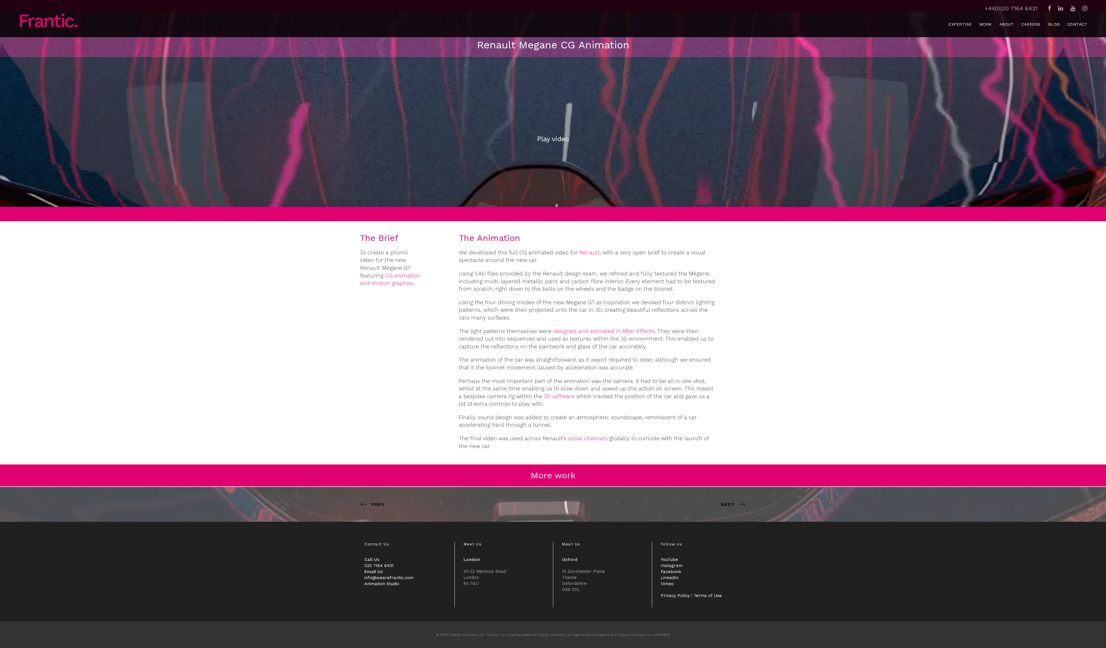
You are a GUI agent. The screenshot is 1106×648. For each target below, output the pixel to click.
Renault (589, 252)
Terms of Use (708, 595)
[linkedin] (1060, 8)
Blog (1054, 24)
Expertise (960, 24)
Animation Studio (381, 583)
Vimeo (667, 583)
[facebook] (1049, 8)
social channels (587, 438)
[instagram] (1084, 8)
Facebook (671, 571)
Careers (1031, 24)
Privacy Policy (675, 595)
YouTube (669, 559)
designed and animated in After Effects (604, 331)
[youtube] (1072, 8)
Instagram (672, 565)
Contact (1077, 24)
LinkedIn (670, 577)
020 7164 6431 (379, 565)
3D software (559, 396)
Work (985, 24)
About (1006, 24)
